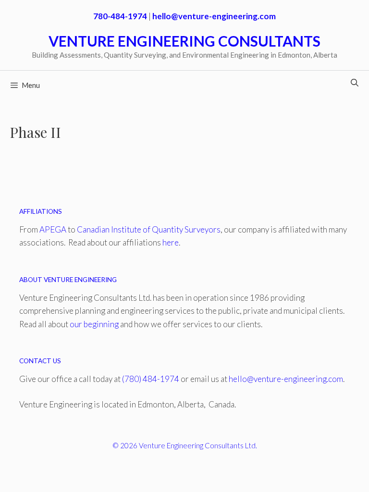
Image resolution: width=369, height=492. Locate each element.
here (170, 242)
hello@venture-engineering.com (286, 379)
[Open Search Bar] (354, 83)
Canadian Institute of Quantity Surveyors (149, 229)
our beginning (94, 324)
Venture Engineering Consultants (184, 40)
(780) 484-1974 (150, 379)
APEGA (52, 229)
